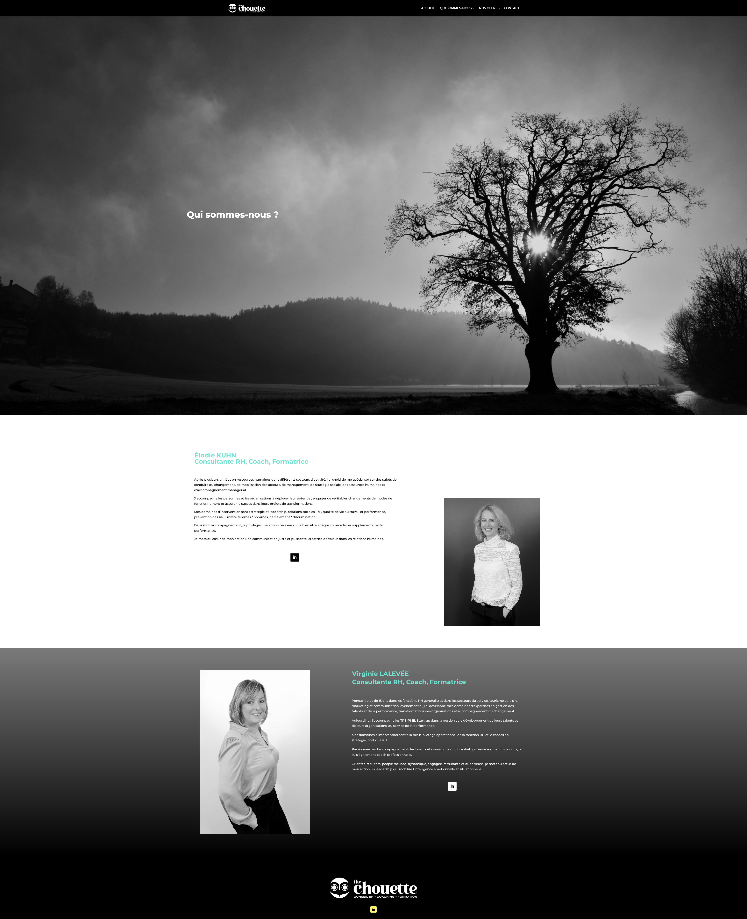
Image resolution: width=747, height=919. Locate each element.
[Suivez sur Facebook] (294, 557)
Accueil (428, 8)
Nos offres (489, 8)
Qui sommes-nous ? (457, 8)
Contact (511, 8)
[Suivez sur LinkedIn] (452, 786)
